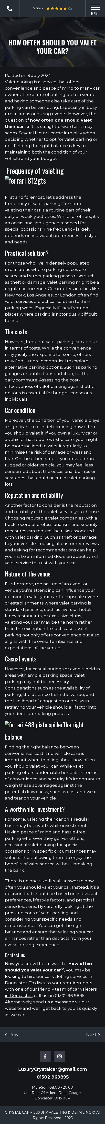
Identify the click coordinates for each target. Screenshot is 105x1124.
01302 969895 (10, 8)
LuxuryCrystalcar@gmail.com (52, 1069)
